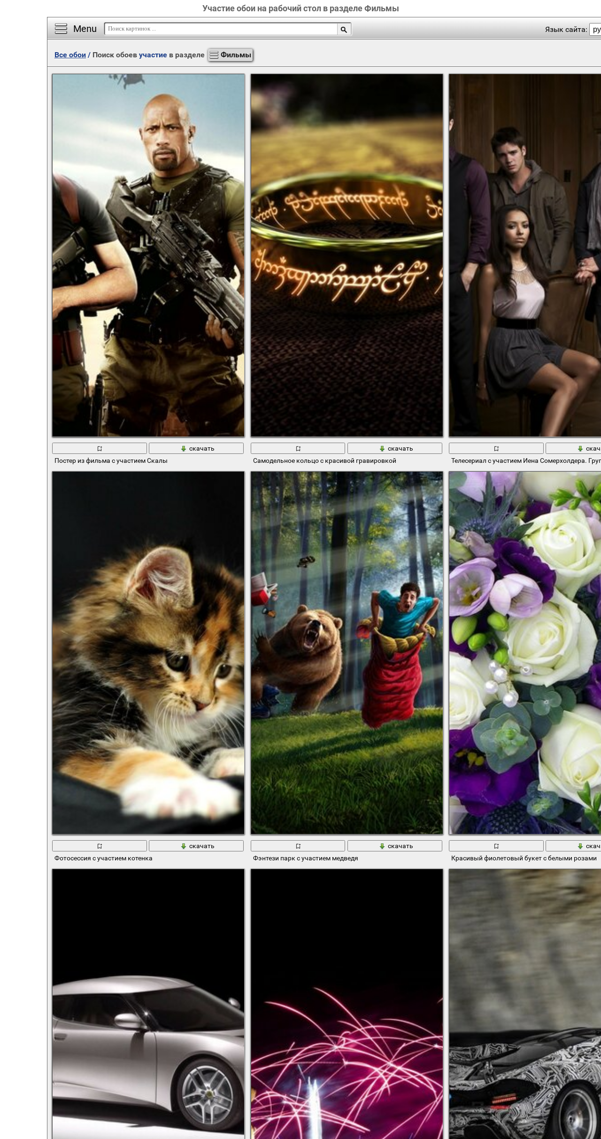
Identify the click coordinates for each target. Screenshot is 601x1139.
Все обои (70, 54)
